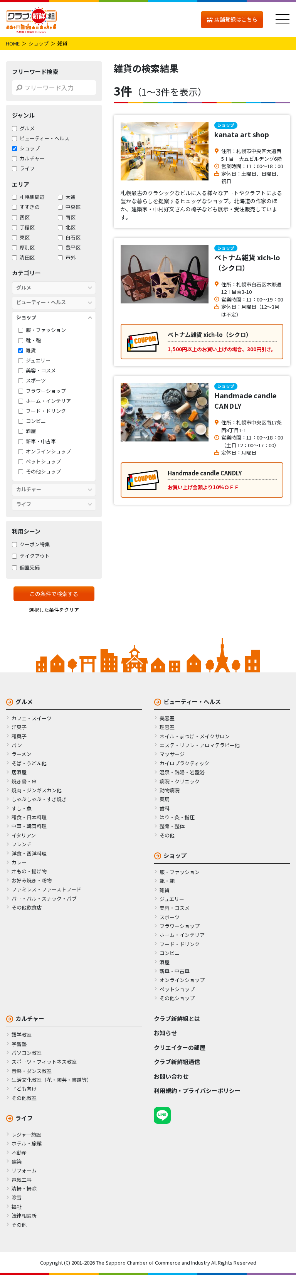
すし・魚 (22, 808)
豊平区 (73, 247)
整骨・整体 (172, 826)
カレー (19, 862)
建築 (17, 1161)
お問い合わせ (171, 1076)
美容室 (167, 718)
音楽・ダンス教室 (32, 1071)
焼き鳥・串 (24, 781)
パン (17, 745)
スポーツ (36, 380)
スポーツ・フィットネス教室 (44, 1061)
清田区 (27, 257)
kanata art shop (241, 134)
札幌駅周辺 (32, 197)
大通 (71, 197)
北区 (71, 227)
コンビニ (36, 421)
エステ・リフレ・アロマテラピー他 (200, 745)
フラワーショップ (46, 390)
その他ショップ (43, 471)
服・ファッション (46, 330)
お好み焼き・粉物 (32, 880)
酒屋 (31, 431)
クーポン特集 (35, 544)
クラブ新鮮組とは (177, 1018)
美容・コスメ (41, 370)
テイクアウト (35, 555)
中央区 (73, 207)
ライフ (27, 168)
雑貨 (31, 350)
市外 (71, 257)
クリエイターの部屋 (179, 1047)
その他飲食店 (27, 907)
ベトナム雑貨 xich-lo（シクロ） (247, 262)
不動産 (19, 1152)
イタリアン (24, 835)
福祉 (17, 1206)
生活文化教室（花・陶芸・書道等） (52, 1079)
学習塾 (19, 1044)
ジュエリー (38, 360)
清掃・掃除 (24, 1188)
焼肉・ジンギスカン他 (37, 790)
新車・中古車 (41, 441)
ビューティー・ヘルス (44, 138)
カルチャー (32, 158)
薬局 (165, 799)
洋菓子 (19, 727)
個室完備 (30, 567)
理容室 (167, 727)
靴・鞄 (33, 340)
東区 (25, 237)
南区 (71, 217)
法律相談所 (24, 1215)
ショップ (39, 43)
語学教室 (22, 1034)
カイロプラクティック (184, 763)
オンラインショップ (48, 451)
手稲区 (27, 227)
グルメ (27, 128)
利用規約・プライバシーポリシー (197, 1090)
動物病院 (170, 790)
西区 (25, 217)
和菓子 (19, 736)
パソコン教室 (27, 1052)
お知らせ (165, 1033)
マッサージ (172, 754)
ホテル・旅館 (27, 1143)
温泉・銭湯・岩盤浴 (182, 772)
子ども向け (24, 1088)
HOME (13, 43)
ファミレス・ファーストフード (46, 889)
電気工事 (22, 1179)
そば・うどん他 (29, 763)
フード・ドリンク (46, 411)
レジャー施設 (26, 1134)
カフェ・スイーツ (32, 718)
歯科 (165, 808)
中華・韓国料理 (29, 826)
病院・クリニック (180, 781)
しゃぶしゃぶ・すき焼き (39, 799)
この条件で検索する (54, 594)
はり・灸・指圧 (177, 817)
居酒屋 (19, 772)
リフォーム (24, 1170)
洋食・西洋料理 (29, 853)
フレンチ (22, 844)
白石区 (73, 237)
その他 (167, 835)
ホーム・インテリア (48, 400)
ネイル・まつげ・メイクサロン (195, 736)
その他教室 (24, 1098)
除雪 (17, 1197)
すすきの (30, 207)
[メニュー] (282, 19)
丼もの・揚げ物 (29, 871)
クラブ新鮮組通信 (177, 1062)
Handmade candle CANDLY (245, 400)
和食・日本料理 (29, 817)
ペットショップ (43, 461)
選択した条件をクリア (54, 609)
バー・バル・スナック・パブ (44, 898)
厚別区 (27, 247)
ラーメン (21, 754)
